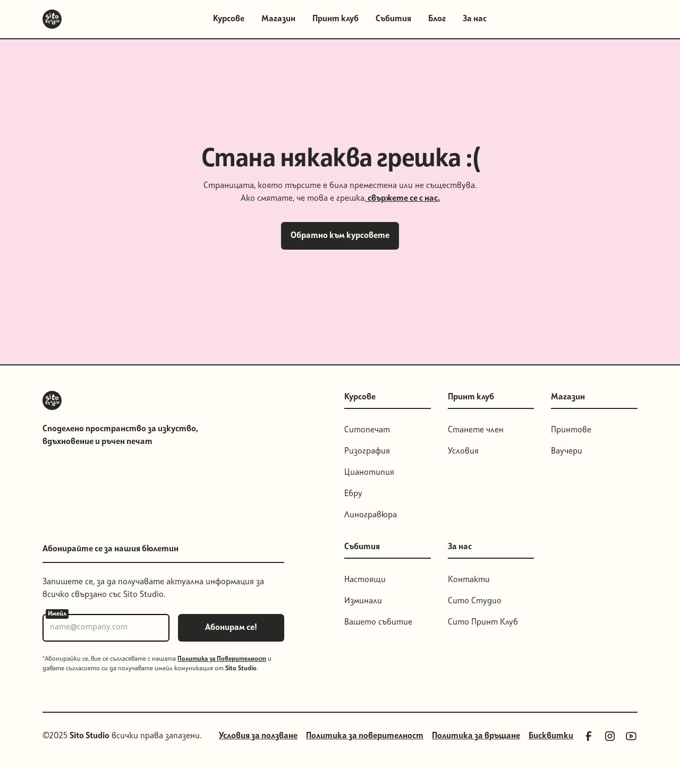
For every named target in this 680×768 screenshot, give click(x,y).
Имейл (57, 614)
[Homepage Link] (52, 19)
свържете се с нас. (403, 198)
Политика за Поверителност (221, 659)
